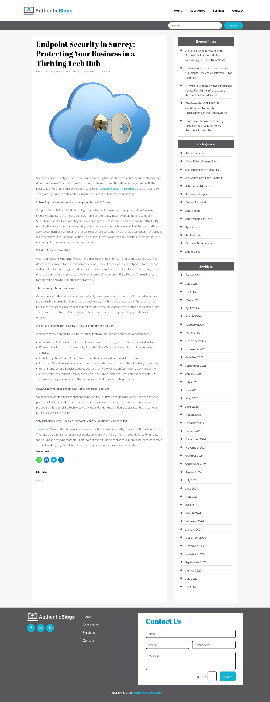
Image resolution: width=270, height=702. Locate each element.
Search (233, 25)
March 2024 (193, 513)
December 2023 (195, 537)
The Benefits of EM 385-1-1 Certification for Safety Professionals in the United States (206, 107)
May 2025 (191, 398)
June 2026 (191, 291)
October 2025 (194, 357)
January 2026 (193, 332)
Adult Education (195, 153)
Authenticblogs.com (147, 692)
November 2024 (195, 447)
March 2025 (193, 414)
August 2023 (193, 570)
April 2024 (192, 504)
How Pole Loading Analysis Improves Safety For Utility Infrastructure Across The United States (208, 90)
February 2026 (194, 324)
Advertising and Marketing (202, 169)
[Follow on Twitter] (41, 628)
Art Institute (193, 235)
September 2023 (195, 562)
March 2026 (193, 316)
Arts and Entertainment (200, 243)
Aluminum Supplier (197, 194)
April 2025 (192, 406)
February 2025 (194, 423)
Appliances (192, 227)
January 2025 (193, 431)
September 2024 (195, 463)
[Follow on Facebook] (31, 628)
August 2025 (193, 373)
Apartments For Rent (198, 218)
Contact (237, 10)
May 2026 (191, 300)
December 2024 (195, 439)
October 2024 (194, 455)
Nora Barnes (46, 71)
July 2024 (191, 480)
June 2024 (191, 488)
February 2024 (194, 521)
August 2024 (193, 472)
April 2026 (192, 308)
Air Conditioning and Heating (203, 177)
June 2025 (191, 390)
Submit (227, 676)
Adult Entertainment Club (201, 161)
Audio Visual (193, 251)
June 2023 (191, 586)
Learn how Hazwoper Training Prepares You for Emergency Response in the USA (204, 125)
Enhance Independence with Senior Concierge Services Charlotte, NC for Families (208, 72)
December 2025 (195, 341)
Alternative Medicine (198, 186)
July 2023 (191, 578)
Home (178, 10)
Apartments (192, 210)
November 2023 (195, 545)
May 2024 (191, 496)
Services (218, 10)
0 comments (104, 71)
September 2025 (195, 365)
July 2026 (191, 283)
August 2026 (193, 275)
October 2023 (194, 554)
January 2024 (193, 529)
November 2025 (195, 349)
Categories (197, 10)
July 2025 (191, 382)
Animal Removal (195, 202)
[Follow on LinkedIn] (50, 628)
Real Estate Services (84, 71)
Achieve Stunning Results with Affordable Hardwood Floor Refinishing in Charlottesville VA (205, 55)
